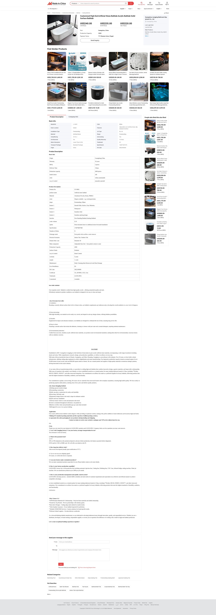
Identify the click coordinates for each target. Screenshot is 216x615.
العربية (117, 604)
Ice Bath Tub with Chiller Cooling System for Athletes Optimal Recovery (162, 184)
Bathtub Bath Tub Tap (124, 586)
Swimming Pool (51, 578)
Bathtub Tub (75, 586)
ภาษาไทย (135, 604)
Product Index (137, 602)
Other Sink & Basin (80, 578)
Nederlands (111, 604)
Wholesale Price (110, 602)
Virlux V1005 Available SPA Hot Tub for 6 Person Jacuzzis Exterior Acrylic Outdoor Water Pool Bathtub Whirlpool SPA (162, 121)
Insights (150, 602)
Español (74, 604)
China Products (75, 602)
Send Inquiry (95, 40)
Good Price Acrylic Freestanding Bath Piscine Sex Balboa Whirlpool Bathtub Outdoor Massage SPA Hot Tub (162, 197)
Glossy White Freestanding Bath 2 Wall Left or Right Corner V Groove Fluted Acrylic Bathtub (162, 159)
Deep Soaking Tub (92, 578)
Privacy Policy (133, 608)
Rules (167, 8)
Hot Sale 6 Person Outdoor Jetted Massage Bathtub (162, 172)
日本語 (126, 604)
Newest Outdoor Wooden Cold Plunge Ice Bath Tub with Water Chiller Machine (162, 146)
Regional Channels (128, 602)
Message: (54, 550)
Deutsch (105, 604)
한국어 (121, 604)
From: (55, 542)
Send (61, 564)
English (68, 604)
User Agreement (117, 608)
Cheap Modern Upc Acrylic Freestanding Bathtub (162, 235)
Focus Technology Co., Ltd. (97, 608)
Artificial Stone (77, 134)
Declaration (125, 608)
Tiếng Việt (146, 604)
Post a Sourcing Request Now (87, 567)
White (120, 124)
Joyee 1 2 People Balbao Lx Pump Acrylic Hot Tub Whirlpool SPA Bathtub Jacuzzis (162, 134)
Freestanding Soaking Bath (108, 578)
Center (75, 128)
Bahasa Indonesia (155, 604)
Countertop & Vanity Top (65, 578)
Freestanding (76, 131)
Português (80, 604)
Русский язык (93, 604)
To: (56, 546)
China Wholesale (101, 602)
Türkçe (140, 604)
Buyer (130, 8)
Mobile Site (144, 602)
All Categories (53, 8)
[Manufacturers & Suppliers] (56, 3)
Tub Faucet (85, 586)
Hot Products (67, 602)
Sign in (167, 4)
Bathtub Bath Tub (96, 586)
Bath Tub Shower (64, 586)
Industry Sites (119, 602)
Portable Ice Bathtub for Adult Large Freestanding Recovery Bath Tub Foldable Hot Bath (162, 222)
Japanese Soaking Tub (124, 578)
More (146, 36)
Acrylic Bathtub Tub (109, 586)
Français (86, 604)
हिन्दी (131, 604)
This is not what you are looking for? (67, 567)
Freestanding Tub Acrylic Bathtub (57, 590)
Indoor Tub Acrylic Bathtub (76, 590)
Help (138, 8)
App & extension (148, 8)
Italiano (99, 604)
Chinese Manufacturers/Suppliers (88, 602)
